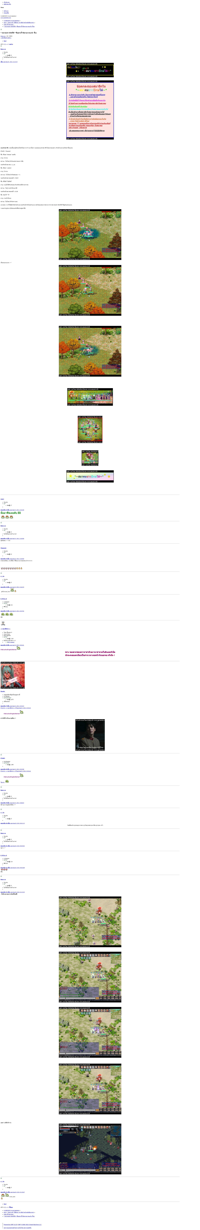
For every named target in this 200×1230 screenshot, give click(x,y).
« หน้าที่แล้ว (4, 37)
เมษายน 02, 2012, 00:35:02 (13, 846)
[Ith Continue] (10, 642)
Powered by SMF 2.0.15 (10, 1224)
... (7, 44)
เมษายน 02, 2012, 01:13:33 (13, 892)
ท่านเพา (3, 758)
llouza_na (3, 36)
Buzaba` (3, 691)
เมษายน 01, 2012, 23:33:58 (12, 769)
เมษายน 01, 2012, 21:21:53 (9, 62)
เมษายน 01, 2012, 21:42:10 (12, 587)
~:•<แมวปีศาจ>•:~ (5, 628)
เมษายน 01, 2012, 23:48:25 (12, 803)
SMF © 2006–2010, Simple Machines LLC (29, 1224)
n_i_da (2, 576)
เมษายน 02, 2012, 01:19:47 (13, 1192)
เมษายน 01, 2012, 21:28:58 (12, 538)
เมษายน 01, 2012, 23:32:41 (12, 645)
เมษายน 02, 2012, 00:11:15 (13, 823)
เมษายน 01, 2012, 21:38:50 (12, 558)
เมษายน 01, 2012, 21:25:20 (12, 510)
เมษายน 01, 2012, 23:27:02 (12, 611)
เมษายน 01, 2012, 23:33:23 (12, 706)
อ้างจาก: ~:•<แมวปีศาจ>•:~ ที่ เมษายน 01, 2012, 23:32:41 (16, 708)
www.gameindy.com (6, 17)
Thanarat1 (3, 548)
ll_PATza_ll (4, 598)
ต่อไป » (9, 37)
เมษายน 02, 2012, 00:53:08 (13, 867)
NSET (2, 499)
